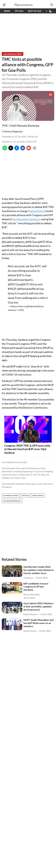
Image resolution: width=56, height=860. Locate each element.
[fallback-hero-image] (12, 571)
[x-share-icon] (10, 149)
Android (47, 483)
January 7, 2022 (16, 309)
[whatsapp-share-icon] (4, 149)
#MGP (12, 288)
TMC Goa (25, 495)
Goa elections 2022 (10, 495)
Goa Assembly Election (12, 501)
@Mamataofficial (28, 288)
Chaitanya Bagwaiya (12, 131)
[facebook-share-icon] (16, 149)
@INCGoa (14, 284)
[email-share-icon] (28, 149)
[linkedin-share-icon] (22, 149)
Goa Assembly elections (26, 219)
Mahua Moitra (36, 211)
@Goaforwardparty (20, 279)
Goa (23, 477)
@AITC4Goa (29, 284)
